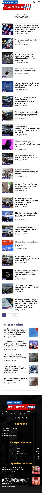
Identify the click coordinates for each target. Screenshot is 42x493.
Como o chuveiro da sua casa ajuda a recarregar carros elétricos (26, 186)
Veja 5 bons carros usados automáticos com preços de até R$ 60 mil (27, 114)
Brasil (4, 308)
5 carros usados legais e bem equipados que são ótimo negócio (26, 229)
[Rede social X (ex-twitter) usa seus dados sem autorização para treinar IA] (7, 274)
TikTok (33, 20)
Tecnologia (6, 106)
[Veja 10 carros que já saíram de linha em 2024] (7, 159)
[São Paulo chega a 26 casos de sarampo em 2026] (33, 381)
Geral (4, 34)
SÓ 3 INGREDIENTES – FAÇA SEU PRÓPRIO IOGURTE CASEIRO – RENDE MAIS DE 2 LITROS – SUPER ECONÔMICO (16, 481)
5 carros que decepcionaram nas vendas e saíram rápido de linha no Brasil (27, 129)
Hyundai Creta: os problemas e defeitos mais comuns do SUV (27, 258)
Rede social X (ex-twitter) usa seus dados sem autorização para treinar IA (26, 274)
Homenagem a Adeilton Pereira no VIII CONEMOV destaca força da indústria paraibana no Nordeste (15, 344)
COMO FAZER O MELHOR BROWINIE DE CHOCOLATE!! (13, 468)
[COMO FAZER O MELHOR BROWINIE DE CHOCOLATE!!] (36, 470)
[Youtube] (26, 418)
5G (7, 20)
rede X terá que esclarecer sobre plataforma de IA (27, 70)
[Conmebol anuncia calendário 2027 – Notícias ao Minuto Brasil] (33, 369)
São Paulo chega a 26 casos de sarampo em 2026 (15, 379)
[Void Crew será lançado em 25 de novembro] (7, 43)
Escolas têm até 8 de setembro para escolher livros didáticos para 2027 (15, 356)
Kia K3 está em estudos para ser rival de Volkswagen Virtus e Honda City (25, 100)
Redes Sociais (26, 20)
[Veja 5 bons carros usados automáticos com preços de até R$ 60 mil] (7, 115)
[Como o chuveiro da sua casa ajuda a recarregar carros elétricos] (7, 187)
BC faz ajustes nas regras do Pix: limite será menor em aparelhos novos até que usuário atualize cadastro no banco (26, 303)
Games (16, 20)
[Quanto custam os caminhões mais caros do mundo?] (7, 173)
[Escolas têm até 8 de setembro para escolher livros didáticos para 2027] (33, 357)
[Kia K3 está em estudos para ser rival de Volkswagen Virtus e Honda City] (7, 101)
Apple (11, 20)
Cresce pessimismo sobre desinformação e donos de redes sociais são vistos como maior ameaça (27, 28)
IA (19, 20)
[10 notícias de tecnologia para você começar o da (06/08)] (7, 245)
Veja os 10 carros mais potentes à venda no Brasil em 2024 (27, 287)
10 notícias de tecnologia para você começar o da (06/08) (26, 244)
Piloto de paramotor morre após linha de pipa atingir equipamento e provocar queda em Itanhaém (15, 331)
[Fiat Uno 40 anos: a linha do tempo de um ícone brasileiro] (7, 216)
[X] (23, 418)
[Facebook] (15, 418)
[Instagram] (19, 418)
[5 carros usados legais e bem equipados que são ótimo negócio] (7, 231)
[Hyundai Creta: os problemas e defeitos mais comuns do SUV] (7, 260)
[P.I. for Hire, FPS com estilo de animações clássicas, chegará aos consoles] (7, 58)
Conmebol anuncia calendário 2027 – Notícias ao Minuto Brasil (15, 368)
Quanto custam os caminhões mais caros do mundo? (26, 172)
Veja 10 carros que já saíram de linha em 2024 (26, 156)
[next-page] (17, 315)
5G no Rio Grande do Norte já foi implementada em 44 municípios (27, 85)
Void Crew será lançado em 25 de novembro (26, 41)
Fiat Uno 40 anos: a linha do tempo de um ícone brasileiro (26, 215)
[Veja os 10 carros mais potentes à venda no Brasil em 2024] (7, 288)
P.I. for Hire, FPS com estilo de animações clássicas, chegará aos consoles (25, 57)
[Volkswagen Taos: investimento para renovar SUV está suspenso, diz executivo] (7, 202)
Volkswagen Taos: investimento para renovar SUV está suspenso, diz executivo (27, 201)
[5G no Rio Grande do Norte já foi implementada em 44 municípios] (7, 86)
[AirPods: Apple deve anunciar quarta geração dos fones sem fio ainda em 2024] (7, 144)
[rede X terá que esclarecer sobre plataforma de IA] (7, 72)
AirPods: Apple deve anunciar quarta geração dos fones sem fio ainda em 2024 (27, 144)
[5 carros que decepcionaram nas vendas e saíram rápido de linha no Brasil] (7, 130)
